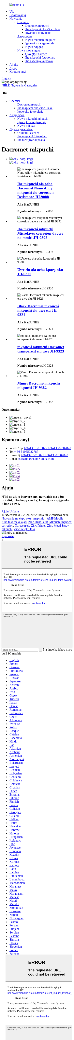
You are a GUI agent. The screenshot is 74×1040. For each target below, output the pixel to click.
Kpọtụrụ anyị (17, 71)
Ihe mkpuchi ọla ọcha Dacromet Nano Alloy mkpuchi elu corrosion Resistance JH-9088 (35, 190)
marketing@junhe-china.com (36, 458)
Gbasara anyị (17, 15)
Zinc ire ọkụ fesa (24, 529)
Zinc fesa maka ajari (14, 522)
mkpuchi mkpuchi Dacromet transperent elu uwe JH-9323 (40, 349)
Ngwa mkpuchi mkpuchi (40, 39)
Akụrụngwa (24, 36)
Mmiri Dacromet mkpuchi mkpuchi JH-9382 (38, 385)
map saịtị (38, 518)
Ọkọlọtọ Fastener (36, 54)
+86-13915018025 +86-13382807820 (47, 448)
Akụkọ (13, 64)
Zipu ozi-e (8, 536)
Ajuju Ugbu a (10, 511)
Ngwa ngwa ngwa (28, 50)
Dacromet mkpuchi (37, 25)
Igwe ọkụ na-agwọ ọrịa (39, 43)
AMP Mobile (55, 518)
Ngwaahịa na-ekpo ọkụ (16, 518)
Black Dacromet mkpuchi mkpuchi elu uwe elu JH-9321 (38, 310)
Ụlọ (11, 11)
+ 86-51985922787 (26, 451)
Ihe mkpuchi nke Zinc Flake (42, 29)
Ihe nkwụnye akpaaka (39, 61)
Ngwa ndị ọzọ (34, 47)
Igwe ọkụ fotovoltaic (38, 32)
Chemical (23, 22)
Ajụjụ (13, 68)
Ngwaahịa (15, 18)
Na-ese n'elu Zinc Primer (30, 525)
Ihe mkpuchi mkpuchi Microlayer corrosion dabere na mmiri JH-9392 (40, 233)
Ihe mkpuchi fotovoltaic (40, 57)
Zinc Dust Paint (38, 522)
